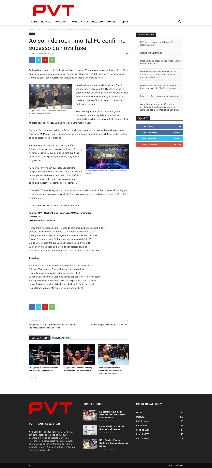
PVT (33, 54)
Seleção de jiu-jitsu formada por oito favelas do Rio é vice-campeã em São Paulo (52, 326)
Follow (177, 132)
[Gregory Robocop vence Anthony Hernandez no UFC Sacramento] (79, 354)
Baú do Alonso (94, 21)
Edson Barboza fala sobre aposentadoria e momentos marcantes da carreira (110, 371)
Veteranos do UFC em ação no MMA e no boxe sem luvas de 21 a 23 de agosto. (159, 87)
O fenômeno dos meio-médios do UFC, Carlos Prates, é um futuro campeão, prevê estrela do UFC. (158, 74)
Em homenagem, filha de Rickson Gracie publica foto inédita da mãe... (112, 415)
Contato (111, 21)
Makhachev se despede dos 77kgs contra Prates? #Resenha (160, 62)
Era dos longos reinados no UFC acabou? (109, 324)
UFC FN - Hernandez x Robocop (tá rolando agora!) (156, 43)
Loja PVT (125, 21)
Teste (170, 465)
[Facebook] (32, 60)
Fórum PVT (61, 21)
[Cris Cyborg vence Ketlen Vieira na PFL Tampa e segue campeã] (44, 354)
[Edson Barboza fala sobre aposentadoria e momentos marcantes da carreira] (113, 354)
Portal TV (76, 21)
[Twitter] (38, 60)
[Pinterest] (45, 60)
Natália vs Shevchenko (151, 52)
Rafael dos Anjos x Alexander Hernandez (159, 96)
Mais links (179, 465)
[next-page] (35, 379)
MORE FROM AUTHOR (62, 338)
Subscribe (177, 145)
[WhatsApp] (52, 60)
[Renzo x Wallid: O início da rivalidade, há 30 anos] (90, 430)
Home (34, 21)
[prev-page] (31, 379)
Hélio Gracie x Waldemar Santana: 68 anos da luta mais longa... (113, 443)
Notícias (46, 21)
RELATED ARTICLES (40, 338)
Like (179, 126)
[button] (179, 22)
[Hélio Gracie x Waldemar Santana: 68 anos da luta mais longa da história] (90, 444)
